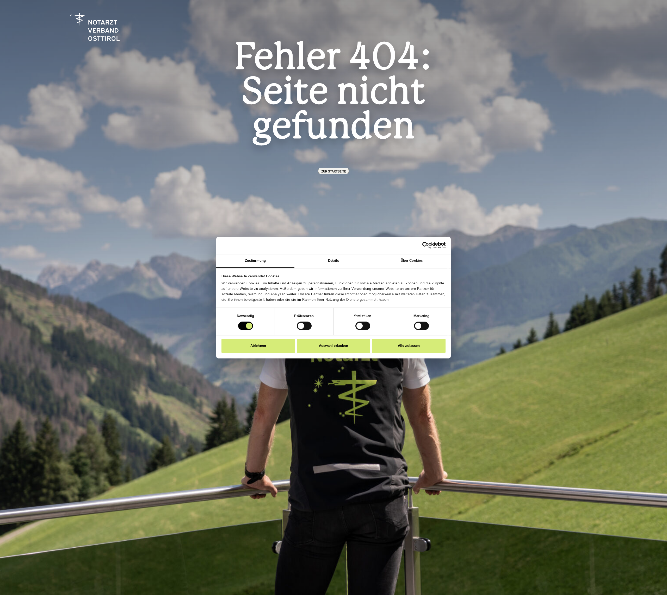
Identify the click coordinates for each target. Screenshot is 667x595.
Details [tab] (333, 261)
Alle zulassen (409, 346)
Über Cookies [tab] (412, 261)
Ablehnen (258, 346)
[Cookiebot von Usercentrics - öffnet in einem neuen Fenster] (423, 245)
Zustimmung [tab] (255, 261)
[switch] (304, 326)
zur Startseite (333, 171)
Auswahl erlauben (333, 346)
